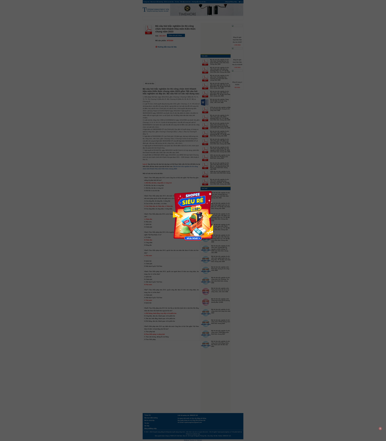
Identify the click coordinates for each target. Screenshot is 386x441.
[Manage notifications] (380, 428)
